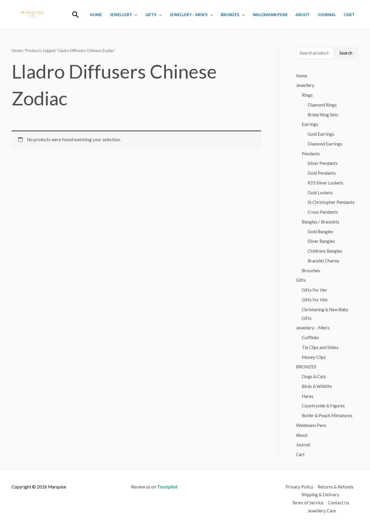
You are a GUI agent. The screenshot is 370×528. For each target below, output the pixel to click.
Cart (349, 14)
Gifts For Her (314, 289)
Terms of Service (307, 502)
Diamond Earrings (325, 143)
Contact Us (338, 502)
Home (96, 14)
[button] (75, 14)
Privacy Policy (299, 486)
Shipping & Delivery (320, 494)
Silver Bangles (321, 241)
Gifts (150, 14)
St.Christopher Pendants (331, 202)
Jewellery (121, 14)
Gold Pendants (322, 173)
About (302, 14)
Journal (327, 14)
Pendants (311, 153)
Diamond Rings (322, 104)
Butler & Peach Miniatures (327, 415)
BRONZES (230, 14)
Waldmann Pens (270, 14)
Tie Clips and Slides (320, 347)
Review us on (154, 486)
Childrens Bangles (325, 250)
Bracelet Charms (323, 260)
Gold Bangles (320, 231)
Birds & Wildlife (317, 386)
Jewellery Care (322, 510)
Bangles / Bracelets (320, 221)
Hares (307, 396)
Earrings (310, 124)
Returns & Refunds (336, 486)
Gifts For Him (315, 299)
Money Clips (314, 357)
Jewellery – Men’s (189, 14)
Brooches (311, 270)
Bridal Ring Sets (323, 114)
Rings (307, 95)
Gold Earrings (321, 134)
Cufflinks (310, 337)
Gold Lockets (320, 192)
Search (345, 52)
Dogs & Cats (314, 376)
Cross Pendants (323, 211)
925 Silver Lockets (325, 182)
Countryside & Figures (323, 405)
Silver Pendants (323, 163)
